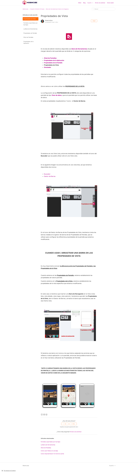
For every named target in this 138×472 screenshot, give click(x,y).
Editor (79, 2)
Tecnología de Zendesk (10, 470)
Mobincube (25, 9)
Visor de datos (57, 95)
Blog (84, 2)
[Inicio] (30, 4)
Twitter (44, 415)
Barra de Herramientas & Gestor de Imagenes (57, 9)
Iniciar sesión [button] (110, 2)
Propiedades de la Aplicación (28, 42)
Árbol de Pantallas (28, 37)
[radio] (64, 424)
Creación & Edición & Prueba (37, 9)
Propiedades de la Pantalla (53, 63)
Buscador (47, 174)
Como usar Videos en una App (49, 451)
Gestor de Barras (49, 176)
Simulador (47, 67)
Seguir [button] (94, 20)
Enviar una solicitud (100, 2)
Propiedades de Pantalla (30, 33)
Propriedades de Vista (29, 19)
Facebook (42, 415)
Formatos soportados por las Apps (30, 24)
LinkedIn (46, 415)
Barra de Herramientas (79, 49)
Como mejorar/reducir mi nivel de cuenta (52, 453)
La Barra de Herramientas (30, 29)
